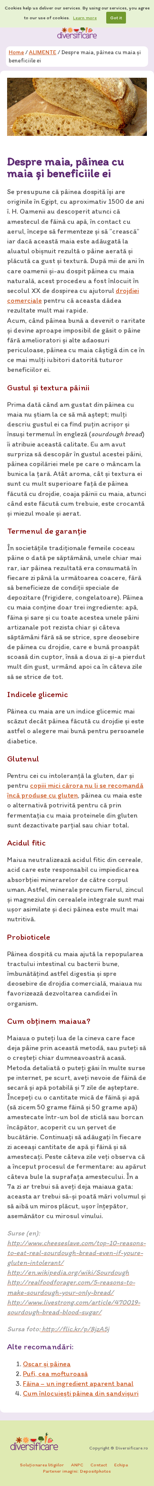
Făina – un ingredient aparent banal (78, 1383)
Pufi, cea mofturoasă (55, 1373)
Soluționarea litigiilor (42, 1465)
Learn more (85, 17)
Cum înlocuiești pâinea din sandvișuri (81, 1393)
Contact (98, 1465)
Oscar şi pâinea (47, 1364)
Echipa (121, 1465)
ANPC (77, 1465)
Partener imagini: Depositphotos (77, 1471)
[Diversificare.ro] (77, 31)
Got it (116, 17)
